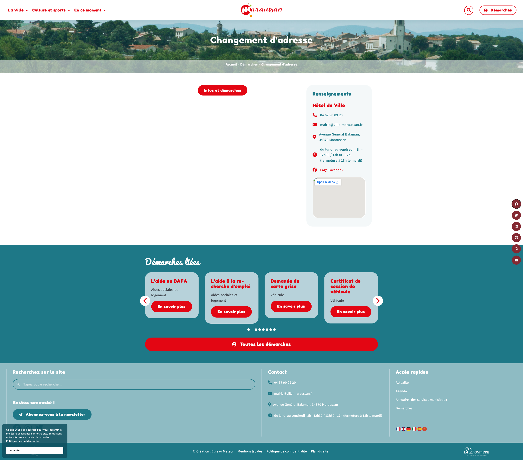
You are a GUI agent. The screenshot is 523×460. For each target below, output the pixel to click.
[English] (403, 428)
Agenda (401, 391)
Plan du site (319, 451)
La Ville (16, 10)
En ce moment (88, 10)
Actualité (402, 382)
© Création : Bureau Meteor (213, 451)
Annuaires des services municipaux (421, 399)
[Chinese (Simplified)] (425, 428)
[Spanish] (419, 428)
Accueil (231, 64)
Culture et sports (49, 10)
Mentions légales (250, 451)
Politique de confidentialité (22, 441)
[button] (468, 10)
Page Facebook (331, 170)
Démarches (249, 64)
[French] (398, 428)
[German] (409, 428)
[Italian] (414, 428)
